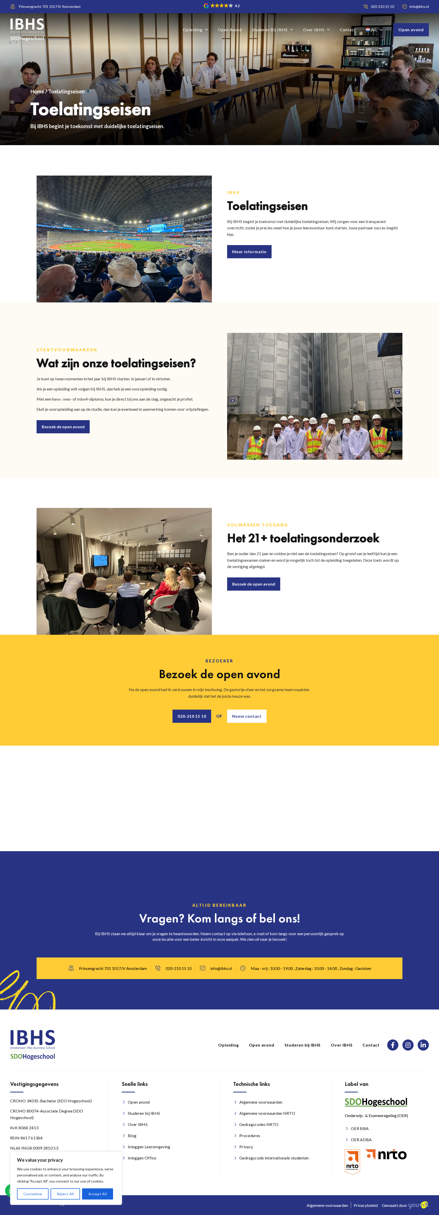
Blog (132, 1135)
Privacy (246, 1146)
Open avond (230, 29)
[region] (66, 1178)
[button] (222, 5)
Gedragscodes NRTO (258, 1124)
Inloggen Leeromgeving (149, 1146)
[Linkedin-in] (423, 1045)
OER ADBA (361, 1139)
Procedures (249, 1135)
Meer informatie (249, 251)
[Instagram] (408, 1045)
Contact (348, 29)
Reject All (65, 1194)
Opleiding (192, 29)
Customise (32, 1194)
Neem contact (246, 716)
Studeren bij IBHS (269, 29)
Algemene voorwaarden (260, 1102)
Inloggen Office (142, 1157)
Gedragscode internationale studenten (274, 1157)
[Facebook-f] (392, 1045)
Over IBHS (313, 29)
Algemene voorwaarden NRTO (267, 1113)
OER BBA (360, 1128)
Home (37, 91)
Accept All (97, 1194)
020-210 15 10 (192, 716)
